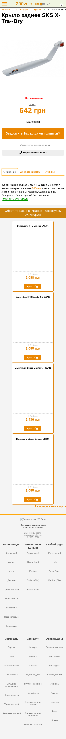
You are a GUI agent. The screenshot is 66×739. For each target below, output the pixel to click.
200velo (36, 188)
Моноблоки (33, 693)
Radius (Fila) (33, 580)
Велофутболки (54, 674)
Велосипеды (11, 544)
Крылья (37, 10)
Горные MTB (11, 598)
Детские (12, 580)
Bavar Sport (33, 562)
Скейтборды (54, 544)
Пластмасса (12, 674)
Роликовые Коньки (33, 546)
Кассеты (33, 656)
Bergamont (11, 553)
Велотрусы (54, 665)
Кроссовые (11, 626)
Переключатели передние (33, 714)
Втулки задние (33, 674)
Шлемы (54, 720)
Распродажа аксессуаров (50, 506)
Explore (33, 571)
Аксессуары (22, 10)
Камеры (33, 647)
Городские (11, 607)
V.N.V (11, 571)
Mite (12, 656)
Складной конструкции (11, 685)
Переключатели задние (33, 703)
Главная (6, 10)
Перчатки (54, 702)
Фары (54, 711)
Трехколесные (11, 589)
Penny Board (54, 553)
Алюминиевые (11, 665)
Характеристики (30, 171)
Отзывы (50, 171)
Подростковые (11, 617)
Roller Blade (33, 589)
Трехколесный (11, 704)
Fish (54, 562)
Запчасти (33, 638)
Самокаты (11, 638)
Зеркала (54, 684)
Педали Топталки (33, 724)
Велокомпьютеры (54, 647)
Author (11, 562)
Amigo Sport (33, 553)
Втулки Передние (33, 684)
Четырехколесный (11, 713)
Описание (9, 171)
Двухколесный (11, 695)
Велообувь (54, 656)
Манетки (33, 665)
